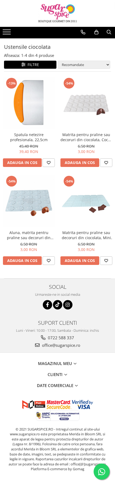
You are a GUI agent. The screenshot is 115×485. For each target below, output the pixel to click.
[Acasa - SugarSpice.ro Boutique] (57, 13)
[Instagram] (67, 304)
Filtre (32, 64)
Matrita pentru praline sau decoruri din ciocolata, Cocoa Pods (86, 137)
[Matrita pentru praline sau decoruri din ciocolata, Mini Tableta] (86, 201)
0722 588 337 (60, 337)
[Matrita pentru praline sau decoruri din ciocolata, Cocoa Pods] (86, 103)
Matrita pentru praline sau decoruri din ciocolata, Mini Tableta (86, 235)
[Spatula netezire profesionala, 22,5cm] (29, 103)
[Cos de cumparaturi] (96, 32)
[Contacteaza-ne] (83, 32)
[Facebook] (47, 304)
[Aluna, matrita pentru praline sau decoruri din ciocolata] (29, 201)
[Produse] (7, 34)
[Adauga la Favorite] (49, 162)
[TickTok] (57, 304)
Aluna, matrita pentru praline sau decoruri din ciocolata (29, 235)
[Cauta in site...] (109, 32)
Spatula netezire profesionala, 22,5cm (29, 137)
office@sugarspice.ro (60, 345)
